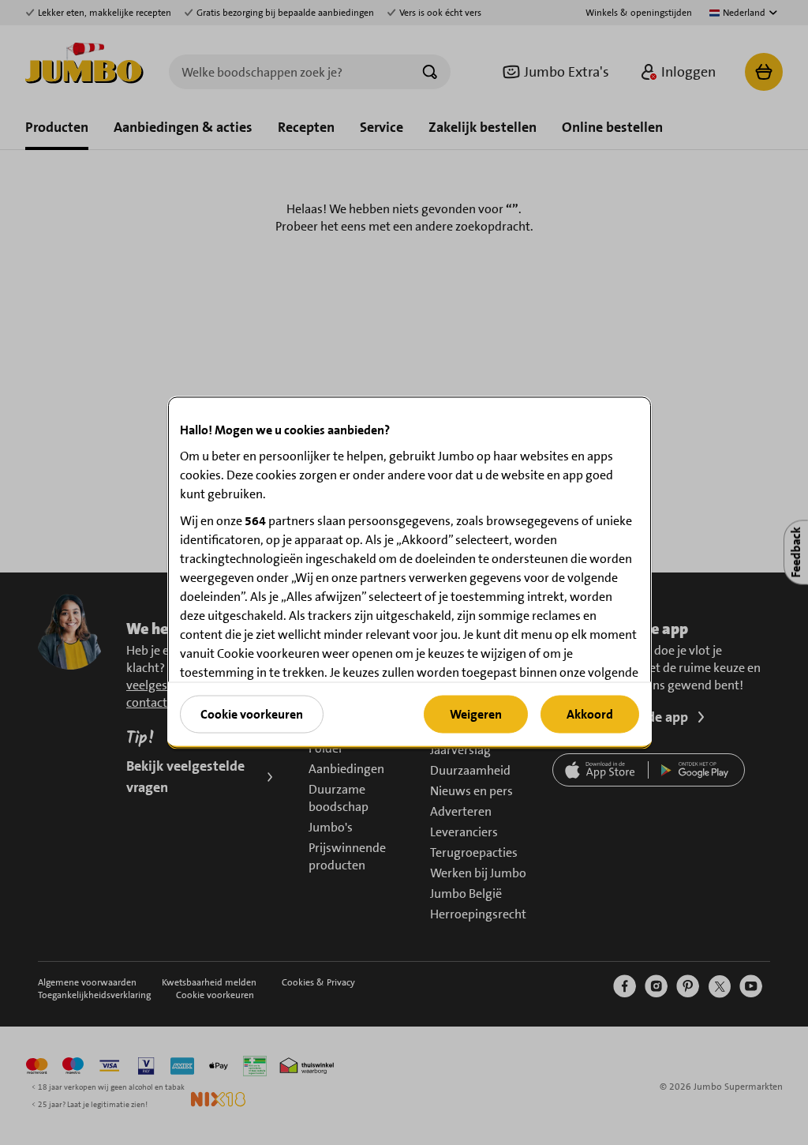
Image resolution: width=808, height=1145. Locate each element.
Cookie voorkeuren (251, 713)
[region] (409, 572)
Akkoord (590, 713)
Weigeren (476, 713)
